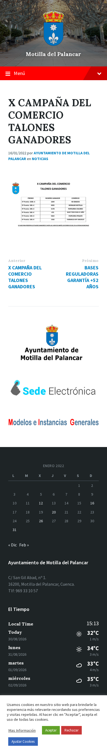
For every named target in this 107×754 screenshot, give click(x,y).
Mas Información (22, 730)
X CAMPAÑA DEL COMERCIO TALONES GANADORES (25, 277)
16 (92, 503)
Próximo (90, 260)
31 (14, 529)
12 (41, 503)
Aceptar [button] (51, 730)
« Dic (12, 545)
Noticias (40, 158)
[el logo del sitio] (53, 44)
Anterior (16, 260)
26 (41, 520)
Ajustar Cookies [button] (23, 741)
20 (54, 512)
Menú (19, 73)
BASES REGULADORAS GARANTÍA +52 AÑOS (82, 277)
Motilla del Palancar (53, 54)
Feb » (24, 545)
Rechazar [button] (71, 730)
